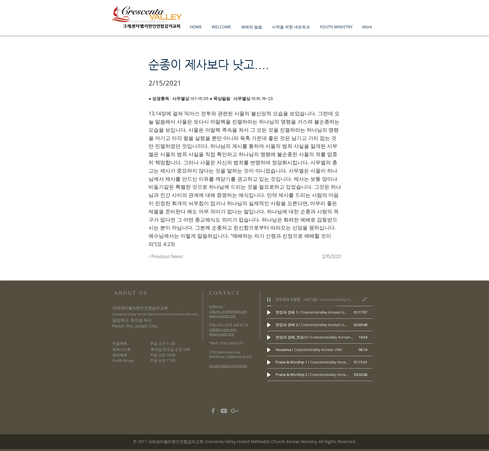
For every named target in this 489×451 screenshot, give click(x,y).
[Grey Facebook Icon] (213, 411)
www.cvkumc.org (222, 316)
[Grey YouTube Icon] (224, 411)
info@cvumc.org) (223, 329)
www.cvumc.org (221, 334)
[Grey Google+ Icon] (235, 411)
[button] (221, 27)
